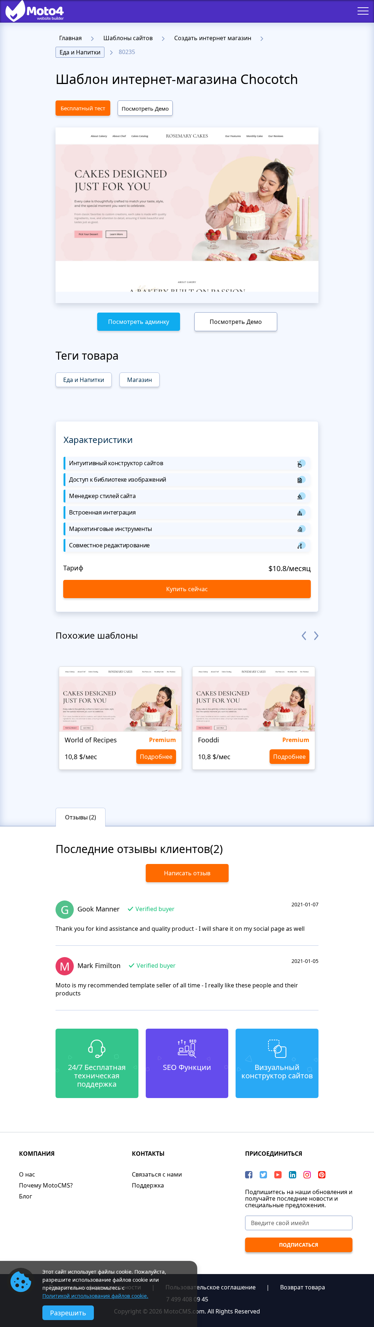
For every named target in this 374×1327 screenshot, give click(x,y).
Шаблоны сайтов (128, 38)
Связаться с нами (157, 1174)
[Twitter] (263, 1174)
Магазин (139, 380)
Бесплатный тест (83, 108)
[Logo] (29, 11)
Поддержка (148, 1185)
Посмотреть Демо (145, 108)
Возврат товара (302, 1287)
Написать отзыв (187, 873)
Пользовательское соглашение (210, 1287)
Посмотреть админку (138, 322)
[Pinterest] (321, 1174)
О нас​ (27, 1174)
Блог (25, 1196)
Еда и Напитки (80, 52)
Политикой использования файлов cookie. (95, 1295)
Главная (70, 38)
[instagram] (307, 1174)
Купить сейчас (187, 589)
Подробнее (156, 757)
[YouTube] (278, 1174)
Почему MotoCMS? (46, 1185)
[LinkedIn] (292, 1174)
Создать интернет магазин (212, 38)
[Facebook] (248, 1174)
